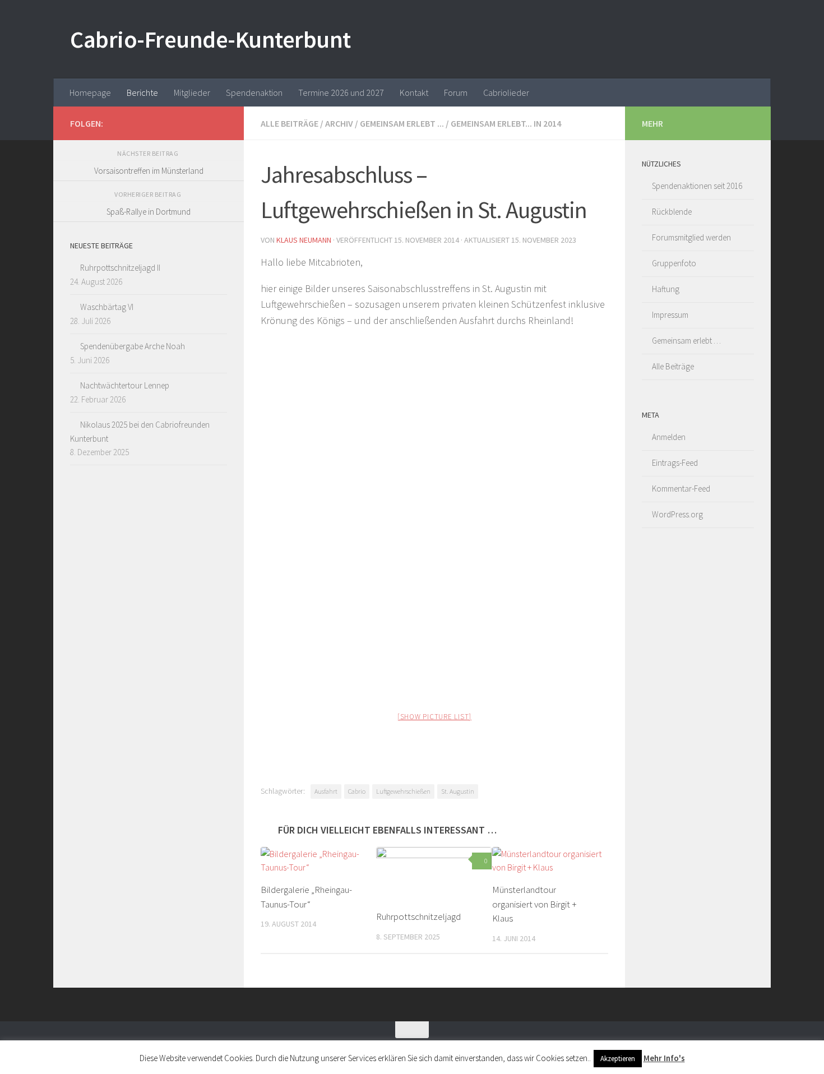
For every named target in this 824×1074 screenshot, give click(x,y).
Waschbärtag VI (106, 307)
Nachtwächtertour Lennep (124, 385)
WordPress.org (677, 514)
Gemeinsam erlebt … (686, 340)
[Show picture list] (434, 716)
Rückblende (672, 211)
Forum (455, 92)
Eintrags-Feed (675, 462)
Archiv (339, 123)
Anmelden (669, 437)
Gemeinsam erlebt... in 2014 (506, 123)
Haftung (665, 289)
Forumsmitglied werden (691, 237)
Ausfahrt (325, 791)
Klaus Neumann (303, 240)
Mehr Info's (664, 1058)
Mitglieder (192, 92)
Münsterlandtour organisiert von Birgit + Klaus (534, 903)
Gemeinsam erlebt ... (402, 123)
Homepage (90, 92)
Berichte (142, 92)
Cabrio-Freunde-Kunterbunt (210, 39)
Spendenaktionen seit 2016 (697, 185)
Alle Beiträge (289, 123)
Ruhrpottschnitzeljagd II (120, 267)
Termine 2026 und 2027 (341, 92)
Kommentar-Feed (681, 488)
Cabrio (356, 791)
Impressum (670, 314)
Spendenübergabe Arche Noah (132, 346)
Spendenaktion (254, 92)
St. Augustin (457, 791)
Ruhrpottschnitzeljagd (418, 917)
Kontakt (414, 92)
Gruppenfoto (674, 263)
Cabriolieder (506, 92)
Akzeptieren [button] (617, 1058)
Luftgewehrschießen (403, 791)
